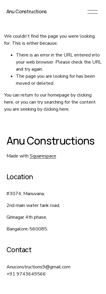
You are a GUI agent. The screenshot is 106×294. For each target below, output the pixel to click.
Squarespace (43, 156)
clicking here (56, 109)
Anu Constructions (26, 11)
